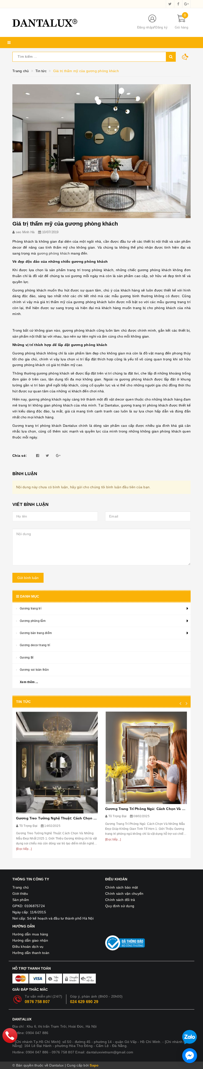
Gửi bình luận (28, 578)
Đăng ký (161, 27)
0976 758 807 (37, 1002)
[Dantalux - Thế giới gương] (70, 22)
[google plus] (186, 4)
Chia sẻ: (19, 456)
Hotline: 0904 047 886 (30, 1033)
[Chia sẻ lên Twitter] (47, 455)
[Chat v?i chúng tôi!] (189, 1055)
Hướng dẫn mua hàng (30, 934)
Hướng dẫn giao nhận (30, 940)
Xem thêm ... (29, 682)
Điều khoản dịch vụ (28, 947)
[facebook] (178, 4)
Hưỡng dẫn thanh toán (30, 953)
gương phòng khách (53, 253)
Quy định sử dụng (119, 906)
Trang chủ (20, 887)
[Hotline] (9, 1035)
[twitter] (170, 4)
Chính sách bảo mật (121, 887)
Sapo (94, 1065)
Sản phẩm (20, 900)
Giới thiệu (20, 894)
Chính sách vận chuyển (124, 894)
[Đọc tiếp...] (24, 849)
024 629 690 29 (84, 1002)
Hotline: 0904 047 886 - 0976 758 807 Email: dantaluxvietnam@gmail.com (72, 1052)
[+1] (58, 455)
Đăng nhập (145, 27)
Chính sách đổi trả (120, 900)
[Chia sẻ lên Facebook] (37, 455)
